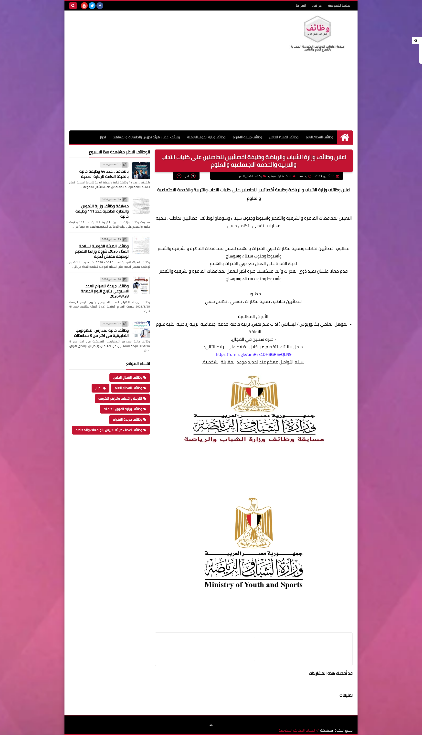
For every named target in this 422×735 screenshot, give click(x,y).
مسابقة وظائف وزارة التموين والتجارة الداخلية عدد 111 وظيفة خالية (102, 211)
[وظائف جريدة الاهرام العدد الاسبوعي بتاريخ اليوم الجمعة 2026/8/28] (141, 285)
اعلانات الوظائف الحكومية (297, 730)
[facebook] (99, 5)
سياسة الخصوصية (339, 5)
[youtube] (84, 5)
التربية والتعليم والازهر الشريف (120, 398)
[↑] (211, 725)
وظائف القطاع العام (319, 137)
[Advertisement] (211, 94)
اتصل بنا (301, 5)
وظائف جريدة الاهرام (247, 137)
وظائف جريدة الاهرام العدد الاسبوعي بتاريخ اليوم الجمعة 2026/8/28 (105, 291)
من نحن (317, 5)
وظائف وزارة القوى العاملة (206, 137)
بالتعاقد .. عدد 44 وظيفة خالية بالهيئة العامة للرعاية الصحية (104, 174)
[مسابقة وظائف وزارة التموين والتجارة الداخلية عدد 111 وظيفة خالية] (141, 205)
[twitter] (92, 5)
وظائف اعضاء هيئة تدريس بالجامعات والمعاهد (146, 137)
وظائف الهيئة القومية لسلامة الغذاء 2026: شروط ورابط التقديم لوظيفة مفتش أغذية (102, 251)
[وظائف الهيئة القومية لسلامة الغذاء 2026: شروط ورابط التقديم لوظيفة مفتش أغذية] (141, 245)
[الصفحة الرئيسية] (345, 137)
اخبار (103, 137)
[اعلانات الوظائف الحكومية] (317, 33)
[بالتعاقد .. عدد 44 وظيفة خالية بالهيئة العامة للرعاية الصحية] (141, 170)
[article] (207, 649)
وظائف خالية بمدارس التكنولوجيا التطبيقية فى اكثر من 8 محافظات (101, 333)
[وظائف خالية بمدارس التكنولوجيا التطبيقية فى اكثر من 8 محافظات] (141, 329)
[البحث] (73, 5)
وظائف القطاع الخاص (283, 137)
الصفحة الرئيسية (281, 176)
